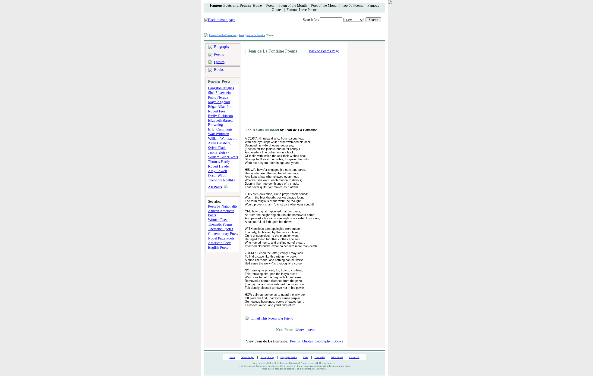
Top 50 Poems (352, 5)
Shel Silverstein (219, 93)
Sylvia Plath (217, 148)
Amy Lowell (217, 171)
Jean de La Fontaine (255, 35)
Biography (222, 47)
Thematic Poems (220, 224)
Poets (270, 5)
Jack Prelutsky (218, 152)
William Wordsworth (223, 138)
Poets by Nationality (223, 206)
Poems (219, 54)
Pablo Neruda (218, 97)
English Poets (218, 247)
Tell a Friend (337, 357)
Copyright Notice (289, 357)
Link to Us (320, 357)
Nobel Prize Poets (221, 238)
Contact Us (354, 357)
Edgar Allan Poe (220, 107)
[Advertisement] (283, 92)
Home (257, 5)
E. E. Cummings (220, 129)
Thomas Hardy (219, 162)
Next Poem (284, 330)
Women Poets (218, 220)
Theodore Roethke (221, 180)
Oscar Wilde (217, 175)
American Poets (219, 243)
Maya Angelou (219, 102)
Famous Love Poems (302, 10)
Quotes (219, 62)
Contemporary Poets (223, 234)
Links (305, 357)
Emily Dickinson (220, 116)
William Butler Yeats (223, 157)
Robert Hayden (219, 166)
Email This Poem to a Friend (272, 318)
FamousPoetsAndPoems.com (223, 35)
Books (219, 69)
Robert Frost (217, 111)
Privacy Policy (267, 357)
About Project (247, 357)
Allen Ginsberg (219, 143)
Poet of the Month (324, 5)
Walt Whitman (218, 134)
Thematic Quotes (220, 229)
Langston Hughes (221, 88)
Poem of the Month (292, 5)
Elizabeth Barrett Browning (220, 122)
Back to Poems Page (324, 51)
